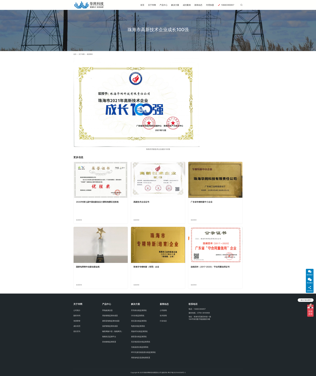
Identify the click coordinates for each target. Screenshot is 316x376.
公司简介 (76, 310)
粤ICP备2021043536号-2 (177, 372)
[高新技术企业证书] (158, 180)
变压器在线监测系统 (139, 321)
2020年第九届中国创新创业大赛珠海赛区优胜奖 (97, 202)
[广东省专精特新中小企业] (215, 180)
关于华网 (152, 5)
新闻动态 (198, 5)
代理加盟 (210, 5)
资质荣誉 (79, 220)
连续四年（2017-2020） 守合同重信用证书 (210, 266)
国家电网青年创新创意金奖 (88, 266)
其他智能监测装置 (109, 342)
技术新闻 (163, 315)
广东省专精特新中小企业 (201, 202)
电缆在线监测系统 (138, 326)
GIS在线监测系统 (137, 315)
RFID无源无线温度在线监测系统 (143, 352)
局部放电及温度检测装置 (140, 357)
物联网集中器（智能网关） (112, 331)
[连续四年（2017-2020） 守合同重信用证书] (215, 245)
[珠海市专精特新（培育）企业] (158, 245)
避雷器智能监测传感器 (110, 321)
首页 (142, 5)
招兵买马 (76, 331)
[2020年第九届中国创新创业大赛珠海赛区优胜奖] (101, 180)
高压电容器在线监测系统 (140, 342)
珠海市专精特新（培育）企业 (146, 266)
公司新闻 (163, 310)
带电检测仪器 (107, 310)
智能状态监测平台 (109, 336)
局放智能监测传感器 (110, 315)
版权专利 (76, 315)
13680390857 (227, 5)
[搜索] (241, 5)
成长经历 (76, 326)
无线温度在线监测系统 (139, 347)
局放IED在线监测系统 (139, 331)
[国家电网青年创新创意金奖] (101, 245)
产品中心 (164, 5)
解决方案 (175, 5)
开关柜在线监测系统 (139, 310)
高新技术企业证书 (141, 202)
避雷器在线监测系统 (139, 336)
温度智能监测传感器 (110, 326)
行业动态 (163, 321)
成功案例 (187, 5)
